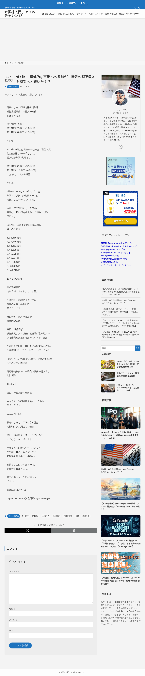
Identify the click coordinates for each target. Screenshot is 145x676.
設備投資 (86, 516)
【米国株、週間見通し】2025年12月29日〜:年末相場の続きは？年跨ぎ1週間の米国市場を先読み (120, 334)
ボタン (83, 3)
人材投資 (56, 516)
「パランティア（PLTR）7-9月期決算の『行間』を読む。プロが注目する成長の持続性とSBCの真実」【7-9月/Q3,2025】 (120, 323)
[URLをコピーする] (74, 530)
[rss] (138, 7)
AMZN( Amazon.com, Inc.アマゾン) (117, 243)
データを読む (13, 86)
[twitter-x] (135, 7)
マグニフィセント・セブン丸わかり (117, 265)
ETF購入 (35, 516)
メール (13, 620)
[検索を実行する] (137, 348)
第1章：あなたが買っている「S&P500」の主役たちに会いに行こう (120, 301)
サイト (12, 631)
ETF (26, 516)
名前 (12, 609)
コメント (14, 571)
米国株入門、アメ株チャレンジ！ (20, 13)
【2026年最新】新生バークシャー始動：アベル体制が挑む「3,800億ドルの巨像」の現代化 (120, 312)
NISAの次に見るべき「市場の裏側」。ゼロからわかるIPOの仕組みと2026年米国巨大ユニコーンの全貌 (120, 292)
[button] (28, 530)
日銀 (77, 516)
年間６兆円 (67, 516)
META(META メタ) (109, 262)
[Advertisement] (72, 39)
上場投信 (45, 516)
